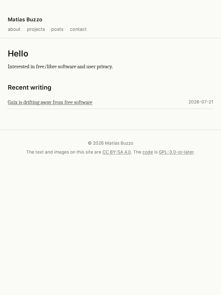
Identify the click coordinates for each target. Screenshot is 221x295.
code (147, 152)
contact (78, 29)
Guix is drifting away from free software (50, 102)
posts (57, 29)
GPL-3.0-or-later (176, 152)
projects (36, 29)
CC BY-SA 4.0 (116, 152)
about (14, 29)
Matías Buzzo (25, 19)
